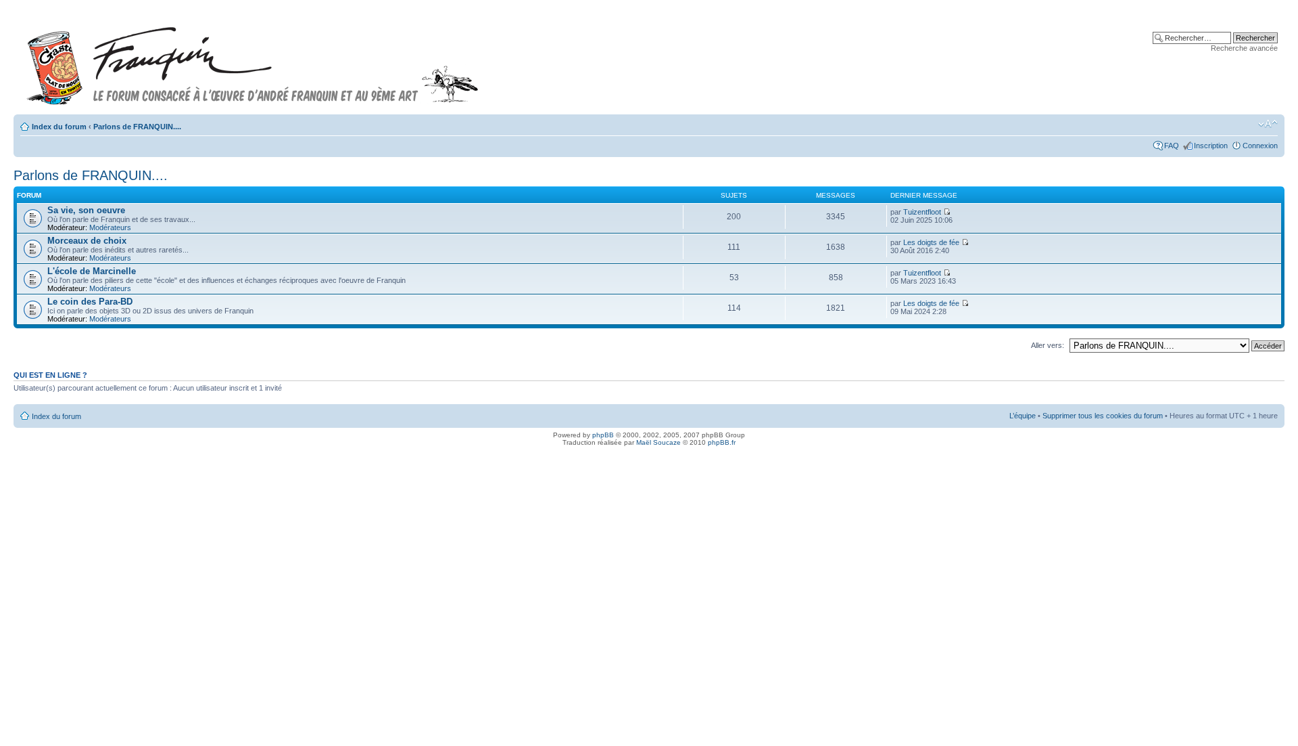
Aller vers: (1047, 345)
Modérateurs (110, 227)
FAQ (1171, 145)
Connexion (1260, 145)
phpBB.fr (722, 442)
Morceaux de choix (86, 241)
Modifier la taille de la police (1268, 124)
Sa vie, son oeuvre (86, 210)
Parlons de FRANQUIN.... (137, 127)
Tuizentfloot (922, 212)
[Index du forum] (253, 60)
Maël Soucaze (658, 442)
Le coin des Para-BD (90, 302)
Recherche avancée (1244, 48)
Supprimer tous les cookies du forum (1102, 416)
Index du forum (59, 127)
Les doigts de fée (931, 242)
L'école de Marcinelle (91, 271)
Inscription (1211, 145)
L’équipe (1022, 416)
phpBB (603, 435)
